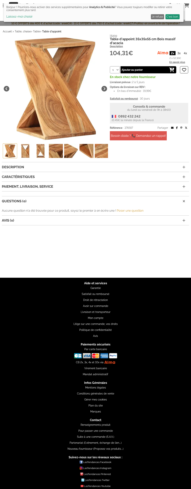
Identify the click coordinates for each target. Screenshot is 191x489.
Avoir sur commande (95, 305)
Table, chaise (23, 31)
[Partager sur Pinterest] (181, 127)
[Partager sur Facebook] (177, 127)
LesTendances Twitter (97, 480)
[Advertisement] (95, 251)
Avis (95, 335)
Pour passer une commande (95, 430)
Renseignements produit (95, 424)
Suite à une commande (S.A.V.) (95, 436)
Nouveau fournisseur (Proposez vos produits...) (95, 448)
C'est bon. (172, 16)
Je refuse (157, 16)
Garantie (95, 288)
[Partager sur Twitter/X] (186, 127)
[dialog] (94, 13)
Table (36, 31)
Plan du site (95, 405)
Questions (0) (14, 201)
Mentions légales (95, 387)
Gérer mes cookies (95, 399)
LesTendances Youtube (97, 486)
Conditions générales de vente (95, 393)
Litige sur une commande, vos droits (95, 323)
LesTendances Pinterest (97, 474)
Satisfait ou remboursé (95, 294)
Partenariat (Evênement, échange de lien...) (96, 442)
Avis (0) (8, 220)
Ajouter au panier (132, 69)
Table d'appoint (51, 31)
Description (116, 46)
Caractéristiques (18, 177)
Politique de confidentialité (95, 329)
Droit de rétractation (95, 299)
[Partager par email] (172, 127)
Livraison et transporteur (95, 311)
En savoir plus (177, 61)
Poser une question (130, 210)
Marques (95, 411)
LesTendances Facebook (97, 462)
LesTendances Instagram (97, 468)
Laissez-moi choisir (19, 16)
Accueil (7, 31)
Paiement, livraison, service (27, 186)
